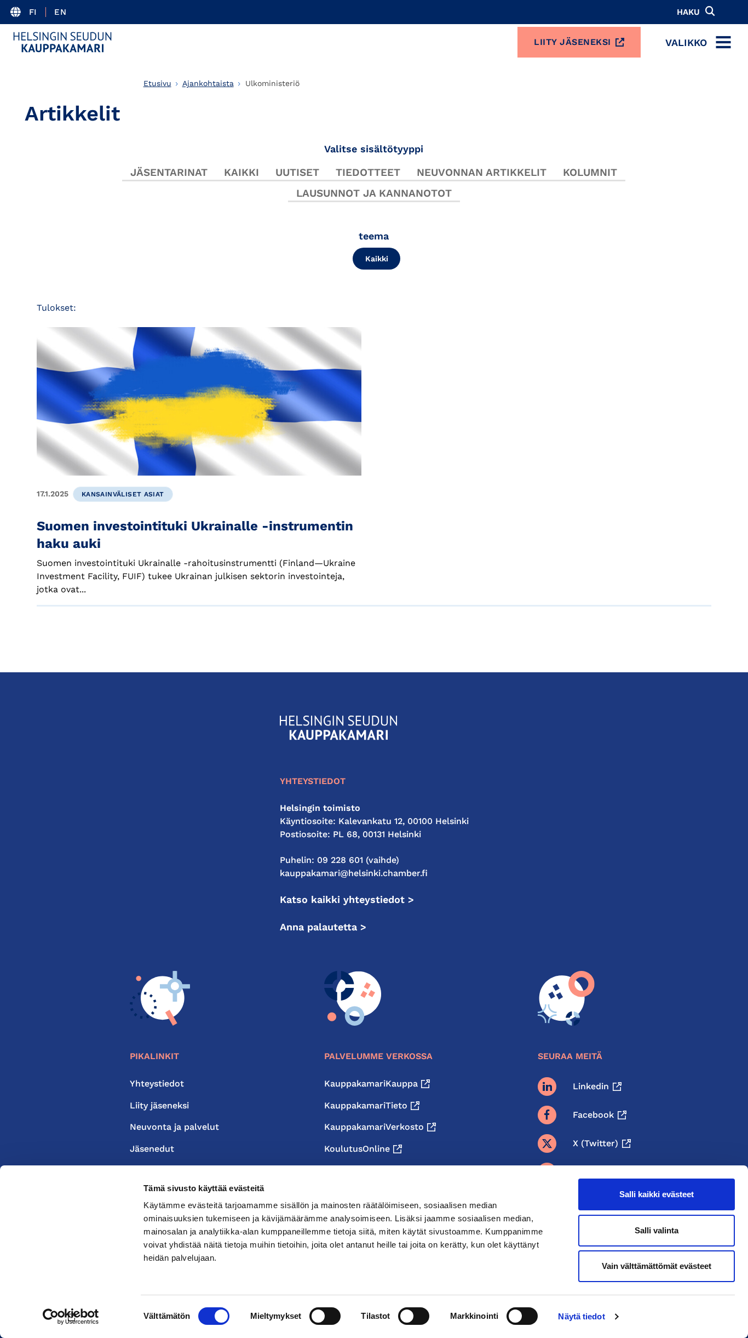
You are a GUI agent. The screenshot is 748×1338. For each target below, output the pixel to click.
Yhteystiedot (157, 1083)
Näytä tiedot (581, 1316)
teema (374, 236)
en (60, 12)
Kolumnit (590, 172)
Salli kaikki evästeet (656, 1194)
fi (33, 12)
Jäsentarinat (169, 172)
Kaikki (241, 172)
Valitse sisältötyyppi (373, 149)
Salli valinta (656, 1230)
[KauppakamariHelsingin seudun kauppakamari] (62, 42)
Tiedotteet (368, 172)
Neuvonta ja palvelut (174, 1127)
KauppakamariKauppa (371, 1083)
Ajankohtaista (208, 83)
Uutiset (297, 172)
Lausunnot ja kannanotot (374, 193)
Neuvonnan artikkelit (481, 172)
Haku (688, 12)
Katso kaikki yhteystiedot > (347, 899)
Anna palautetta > (323, 927)
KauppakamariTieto (365, 1105)
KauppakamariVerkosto (374, 1127)
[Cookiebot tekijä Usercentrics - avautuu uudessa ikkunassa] (71, 1316)
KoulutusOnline (357, 1148)
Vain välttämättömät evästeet (656, 1266)
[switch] (325, 1316)
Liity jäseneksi (572, 42)
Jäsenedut (152, 1148)
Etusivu (157, 83)
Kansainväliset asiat (123, 494)
